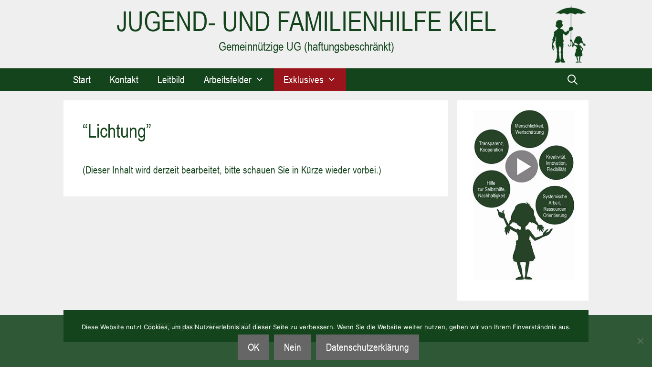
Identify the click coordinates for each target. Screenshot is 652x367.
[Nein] (640, 340)
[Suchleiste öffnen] (573, 79)
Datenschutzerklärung (367, 347)
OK (253, 347)
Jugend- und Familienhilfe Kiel (306, 21)
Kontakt (124, 79)
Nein (292, 347)
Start (82, 79)
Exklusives (304, 79)
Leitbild (171, 79)
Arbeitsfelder (228, 79)
